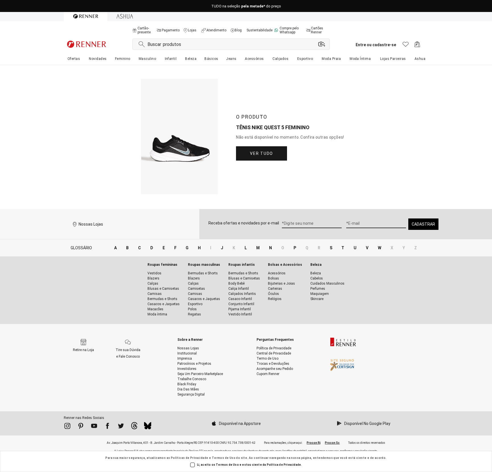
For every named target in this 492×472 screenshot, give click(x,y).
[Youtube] (94, 427)
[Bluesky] (147, 427)
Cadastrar (423, 224)
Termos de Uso (223, 457)
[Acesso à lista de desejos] (405, 45)
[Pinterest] (80, 427)
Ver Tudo (261, 153)
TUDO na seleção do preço (246, 6)
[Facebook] (107, 427)
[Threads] (134, 427)
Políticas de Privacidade (189, 457)
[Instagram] (67, 427)
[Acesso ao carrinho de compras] (417, 45)
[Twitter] (120, 427)
